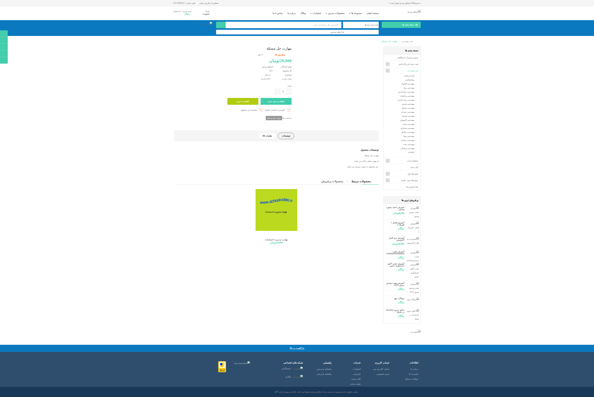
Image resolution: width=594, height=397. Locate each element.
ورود (207, 11)
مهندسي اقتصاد (407, 84)
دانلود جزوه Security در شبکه (395, 311)
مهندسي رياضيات (407, 96)
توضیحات (286, 136)
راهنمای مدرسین (324, 369)
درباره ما (414, 369)
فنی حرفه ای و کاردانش (408, 64)
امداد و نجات (409, 76)
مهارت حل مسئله (389, 41)
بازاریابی (357, 374)
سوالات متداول (411, 379)
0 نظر (260, 55)
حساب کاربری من (381, 369)
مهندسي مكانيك (407, 132)
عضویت (205, 14)
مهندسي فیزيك (408, 116)
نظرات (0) (267, 136)
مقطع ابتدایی (412, 161)
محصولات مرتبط (361, 181)
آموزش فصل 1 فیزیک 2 (397, 223)
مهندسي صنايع (408, 108)
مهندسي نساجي (407, 140)
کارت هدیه (356, 379)
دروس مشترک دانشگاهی (407, 57)
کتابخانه (411, 152)
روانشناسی (409, 80)
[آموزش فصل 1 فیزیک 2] (413, 227)
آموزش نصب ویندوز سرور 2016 (395, 284)
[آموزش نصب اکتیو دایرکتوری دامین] (413, 270)
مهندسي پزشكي (407, 148)
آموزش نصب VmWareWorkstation (395, 252)
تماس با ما (413, 374)
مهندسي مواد (408, 136)
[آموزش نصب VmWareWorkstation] (413, 256)
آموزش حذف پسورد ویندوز (395, 208)
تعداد (289, 86)
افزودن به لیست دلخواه (275, 110)
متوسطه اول (413, 174)
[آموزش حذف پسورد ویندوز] (413, 212)
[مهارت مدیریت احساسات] (276, 210)
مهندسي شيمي (408, 104)
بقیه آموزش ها (412, 187)
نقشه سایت (355, 384)
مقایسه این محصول (249, 110)
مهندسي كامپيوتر (407, 120)
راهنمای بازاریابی (324, 374)
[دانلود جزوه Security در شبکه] (413, 315)
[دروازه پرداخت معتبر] (222, 366)
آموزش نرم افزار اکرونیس (396, 239)
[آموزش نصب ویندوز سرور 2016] (413, 288)
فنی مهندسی (407, 41)
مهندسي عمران (407, 112)
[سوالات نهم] (413, 299)
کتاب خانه (414, 167)
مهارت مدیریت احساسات (276, 239)
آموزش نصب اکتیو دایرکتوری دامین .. (396, 264)
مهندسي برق (409, 88)
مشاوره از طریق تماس (209, 3)
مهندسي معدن (408, 124)
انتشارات (357, 369)
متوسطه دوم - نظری (409, 180)
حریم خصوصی (383, 374)
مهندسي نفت (408, 144)
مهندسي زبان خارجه (406, 100)
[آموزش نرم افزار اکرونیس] (413, 241)
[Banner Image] (402, 332)
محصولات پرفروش (332, 181)
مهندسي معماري (407, 128)
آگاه (276, 392)
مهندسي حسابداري (406, 92)
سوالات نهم (399, 298)
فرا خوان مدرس (337, 32)
